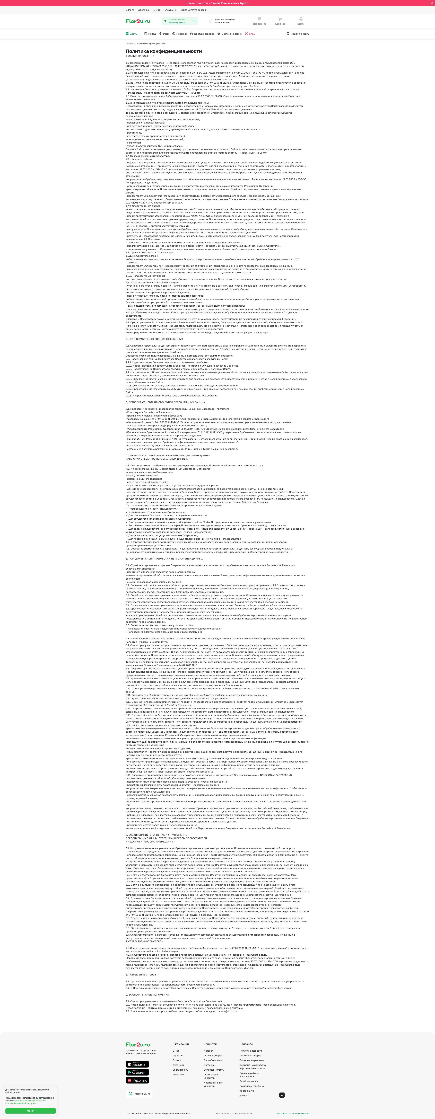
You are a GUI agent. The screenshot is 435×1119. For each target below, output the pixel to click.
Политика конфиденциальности (293, 1114)
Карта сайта (246, 1090)
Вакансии (178, 1064)
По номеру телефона (251, 1086)
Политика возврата (250, 1050)
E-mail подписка (248, 1081)
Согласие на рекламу (251, 1060)
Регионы (244, 1095)
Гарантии (178, 1055)
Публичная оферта (250, 1055)
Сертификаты (180, 1069)
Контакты (178, 1074)
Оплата (130, 9)
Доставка (144, 9)
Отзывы (170, 9)
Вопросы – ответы (214, 1069)
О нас (157, 9)
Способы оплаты (213, 1060)
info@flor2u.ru (142, 1093)
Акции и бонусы (213, 1055)
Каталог (208, 1050)
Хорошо (31, 1111)
